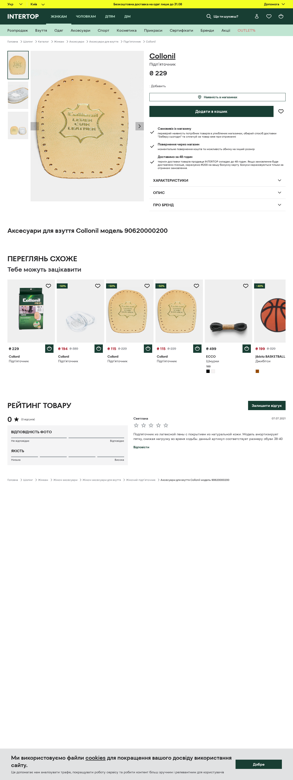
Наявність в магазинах (220, 97)
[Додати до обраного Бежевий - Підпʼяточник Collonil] (196, 286)
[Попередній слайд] (35, 126)
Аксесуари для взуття (103, 41)
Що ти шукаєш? (226, 16)
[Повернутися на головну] (23, 16)
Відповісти (141, 447)
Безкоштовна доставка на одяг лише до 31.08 (147, 4)
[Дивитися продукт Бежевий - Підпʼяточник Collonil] (179, 311)
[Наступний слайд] (139, 126)
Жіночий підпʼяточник (140, 480)
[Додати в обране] (281, 111)
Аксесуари (76, 41)
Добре (259, 764)
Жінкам (59, 41)
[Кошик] (281, 16)
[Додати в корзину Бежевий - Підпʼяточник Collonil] (197, 348)
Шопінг (28, 41)
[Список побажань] (269, 16)
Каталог (43, 41)
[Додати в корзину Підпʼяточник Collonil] (49, 348)
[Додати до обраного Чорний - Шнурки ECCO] (245, 286)
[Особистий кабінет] (256, 16)
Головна (12, 41)
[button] (35, 126)
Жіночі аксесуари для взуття (101, 480)
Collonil (151, 41)
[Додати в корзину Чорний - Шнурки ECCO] (247, 348)
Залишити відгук (267, 405)
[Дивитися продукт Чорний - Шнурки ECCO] (228, 311)
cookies (95, 758)
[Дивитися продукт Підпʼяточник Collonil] (31, 311)
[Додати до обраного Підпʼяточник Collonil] (48, 286)
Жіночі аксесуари (65, 480)
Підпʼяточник (132, 41)
